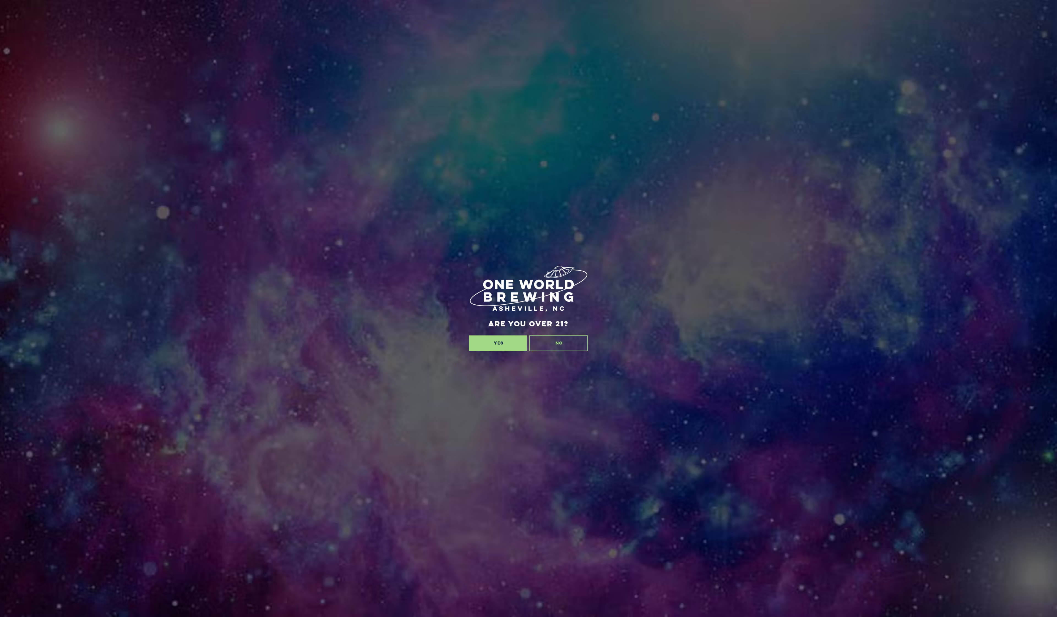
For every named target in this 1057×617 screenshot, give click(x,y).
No (559, 343)
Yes (498, 343)
